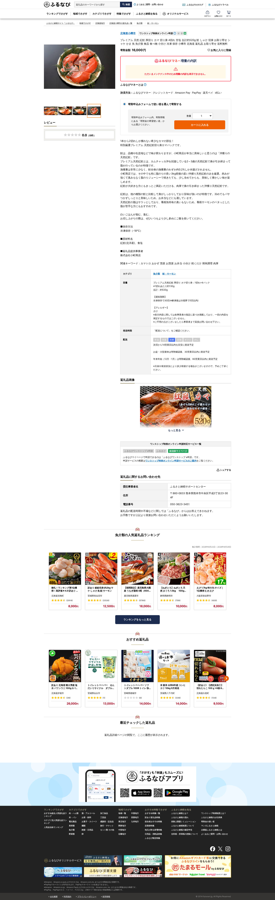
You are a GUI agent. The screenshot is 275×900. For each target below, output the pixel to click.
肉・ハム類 (73, 813)
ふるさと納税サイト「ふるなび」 (60, 23)
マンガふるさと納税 (209, 825)
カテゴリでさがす (102, 13)
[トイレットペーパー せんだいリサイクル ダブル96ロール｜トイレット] (101, 666)
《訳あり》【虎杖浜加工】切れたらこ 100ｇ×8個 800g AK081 (210, 687)
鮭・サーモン (153, 23)
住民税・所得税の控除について (184, 834)
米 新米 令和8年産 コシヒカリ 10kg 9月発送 (172, 687)
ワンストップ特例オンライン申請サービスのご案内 (171, 460)
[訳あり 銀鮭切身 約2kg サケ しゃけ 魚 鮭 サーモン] (101, 568)
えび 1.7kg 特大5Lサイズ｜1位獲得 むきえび (210, 589)
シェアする (225, 469)
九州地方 (135, 821)
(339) (178, 698)
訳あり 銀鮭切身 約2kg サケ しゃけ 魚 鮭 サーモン (100, 589)
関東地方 (122, 825)
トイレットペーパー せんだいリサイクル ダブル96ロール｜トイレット (101, 687)
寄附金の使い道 (208, 821)
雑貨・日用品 (87, 830)
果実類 (72, 825)
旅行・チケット (107, 825)
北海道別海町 (57, 595)
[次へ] (226, 678)
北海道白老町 (203, 693)
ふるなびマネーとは (131, 84)
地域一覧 (122, 813)
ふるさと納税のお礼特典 (211, 817)
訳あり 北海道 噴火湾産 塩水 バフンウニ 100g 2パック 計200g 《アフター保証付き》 (64, 687)
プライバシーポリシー (86, 896)
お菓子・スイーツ (89, 821)
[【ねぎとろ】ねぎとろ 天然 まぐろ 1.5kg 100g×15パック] (174, 568)
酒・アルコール (88, 813)
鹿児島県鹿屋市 (131, 595)
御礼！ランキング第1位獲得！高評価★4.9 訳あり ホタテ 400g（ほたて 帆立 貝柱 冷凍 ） (64, 589)
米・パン (73, 817)
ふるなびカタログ (195, 4)
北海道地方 (100, 23)
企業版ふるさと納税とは (211, 830)
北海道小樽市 (128, 33)
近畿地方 (122, 834)
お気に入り (218, 16)
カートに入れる (200, 124)
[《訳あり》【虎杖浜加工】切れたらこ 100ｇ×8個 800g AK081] (210, 666)
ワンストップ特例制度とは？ (213, 813)
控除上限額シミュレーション (183, 821)
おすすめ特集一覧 (152, 813)
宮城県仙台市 (94, 693)
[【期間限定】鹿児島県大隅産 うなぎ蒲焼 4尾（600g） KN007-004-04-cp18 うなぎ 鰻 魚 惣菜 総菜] (137, 568)
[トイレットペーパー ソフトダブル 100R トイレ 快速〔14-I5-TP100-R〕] (137, 666)
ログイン (207, 16)
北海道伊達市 (57, 693)
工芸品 (103, 817)
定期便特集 (149, 825)
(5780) (142, 600)
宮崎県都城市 (130, 693)
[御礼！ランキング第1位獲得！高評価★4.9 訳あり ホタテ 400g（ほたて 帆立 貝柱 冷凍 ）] (65, 568)
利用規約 (67, 896)
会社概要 (54, 896)
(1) (104, 698)
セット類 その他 (107, 830)
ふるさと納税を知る (147, 13)
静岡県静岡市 (166, 595)
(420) (214, 600)
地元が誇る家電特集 (153, 830)
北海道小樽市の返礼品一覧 (120, 23)
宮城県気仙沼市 (95, 595)
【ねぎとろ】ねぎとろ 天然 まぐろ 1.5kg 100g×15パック (173, 589)
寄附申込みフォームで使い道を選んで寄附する (155, 104)
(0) (140, 698)
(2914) (69, 600)
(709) (177, 600)
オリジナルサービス (178, 13)
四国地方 (135, 817)
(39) (68, 698)
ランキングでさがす (57, 13)
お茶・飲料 (86, 817)
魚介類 (139, 23)
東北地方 (122, 821)
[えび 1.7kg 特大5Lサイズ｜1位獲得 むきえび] (210, 568)
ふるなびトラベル (220, 4)
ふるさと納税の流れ (179, 817)
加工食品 (104, 813)
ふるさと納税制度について (182, 825)
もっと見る (174, 430)
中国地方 (135, 813)
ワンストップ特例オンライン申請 (156, 33)
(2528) (106, 600)
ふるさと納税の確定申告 (181, 830)
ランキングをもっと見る (137, 619)
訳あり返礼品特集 (152, 817)
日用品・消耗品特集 (153, 834)
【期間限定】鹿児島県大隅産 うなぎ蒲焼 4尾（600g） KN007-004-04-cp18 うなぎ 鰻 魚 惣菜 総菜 (137, 589)
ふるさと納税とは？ (179, 813)
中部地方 (122, 830)
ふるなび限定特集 (152, 838)
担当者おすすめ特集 (153, 821)
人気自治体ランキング (53, 827)
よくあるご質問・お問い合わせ (150, 4)
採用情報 (106, 896)
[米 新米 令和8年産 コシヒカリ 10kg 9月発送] (174, 666)
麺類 (83, 825)
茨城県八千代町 (167, 693)
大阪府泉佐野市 (204, 595)
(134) (214, 698)
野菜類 (72, 834)
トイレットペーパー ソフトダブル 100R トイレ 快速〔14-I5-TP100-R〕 (136, 687)
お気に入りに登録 (221, 50)
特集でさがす (124, 13)
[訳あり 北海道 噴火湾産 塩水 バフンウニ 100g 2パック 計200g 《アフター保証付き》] (65, 666)
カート (228, 16)
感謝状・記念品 (107, 821)
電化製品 (73, 821)
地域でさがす (80, 13)
